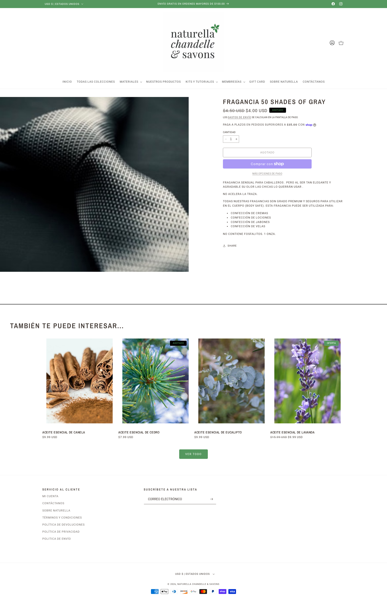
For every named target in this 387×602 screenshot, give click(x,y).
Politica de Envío (56, 538)
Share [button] (232, 245)
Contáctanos (53, 503)
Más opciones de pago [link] (267, 173)
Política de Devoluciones (63, 524)
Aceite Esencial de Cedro (138, 432)
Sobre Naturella (56, 510)
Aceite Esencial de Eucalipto (218, 432)
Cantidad (229, 132)
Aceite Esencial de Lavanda (292, 432)
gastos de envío (239, 117)
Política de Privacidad (61, 531)
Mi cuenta (50, 496)
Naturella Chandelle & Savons (198, 584)
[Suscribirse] (211, 499)
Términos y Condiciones (62, 517)
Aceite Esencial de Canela (63, 432)
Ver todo (193, 454)
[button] (130, 81)
